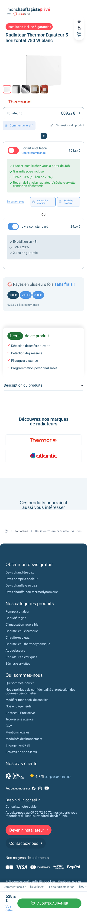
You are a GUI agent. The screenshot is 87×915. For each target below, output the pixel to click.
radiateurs (21, 531)
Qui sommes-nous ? (20, 683)
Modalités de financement (24, 739)
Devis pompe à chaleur (22, 579)
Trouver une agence (19, 719)
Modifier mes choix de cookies (27, 700)
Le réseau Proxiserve (20, 713)
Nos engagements (19, 706)
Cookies (50, 881)
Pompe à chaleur (17, 611)
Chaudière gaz (16, 618)
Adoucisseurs (15, 650)
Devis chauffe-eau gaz (21, 585)
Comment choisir (15, 886)
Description (37, 886)
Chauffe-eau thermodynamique (28, 644)
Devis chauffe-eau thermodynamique (32, 592)
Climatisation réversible (22, 624)
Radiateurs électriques (21, 657)
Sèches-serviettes (18, 663)
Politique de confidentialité (24, 881)
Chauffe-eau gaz (17, 637)
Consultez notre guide (21, 806)
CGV (9, 726)
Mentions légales (17, 732)
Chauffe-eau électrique (22, 631)
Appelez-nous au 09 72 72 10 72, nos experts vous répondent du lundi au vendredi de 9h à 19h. (41, 814)
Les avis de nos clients (21, 752)
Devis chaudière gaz (20, 572)
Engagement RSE (18, 745)
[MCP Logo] (28, 9)
